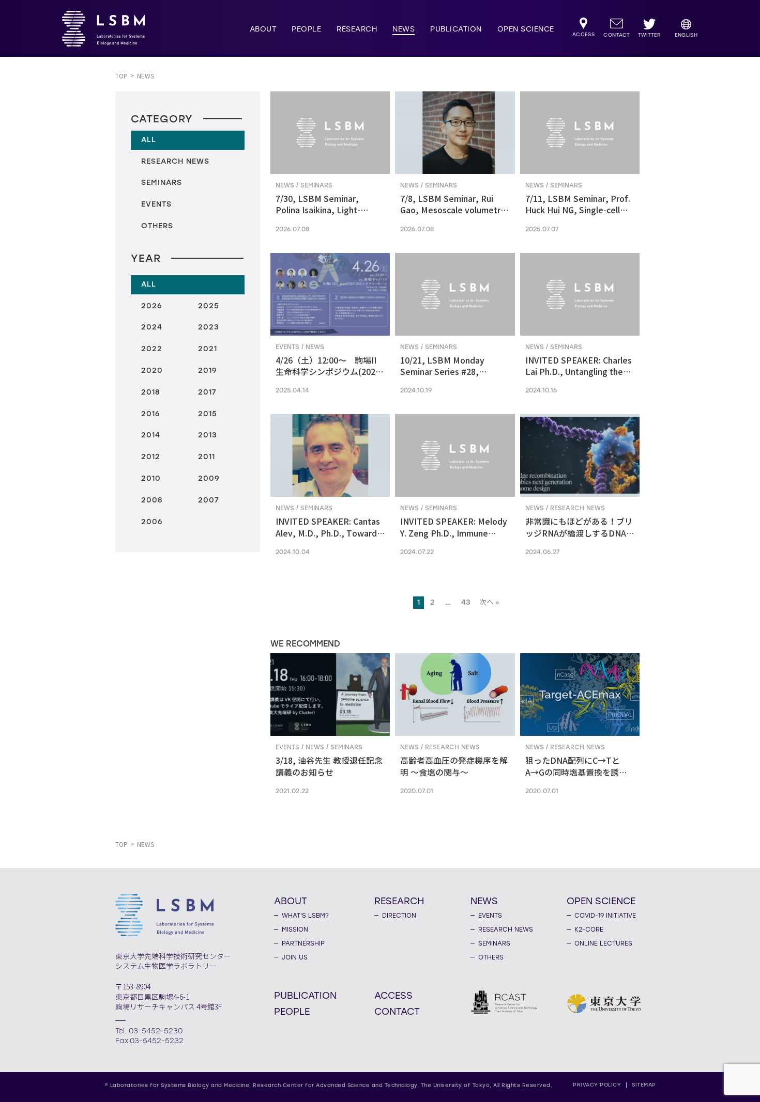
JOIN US (295, 957)
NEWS (403, 29)
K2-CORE (588, 929)
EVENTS (490, 915)
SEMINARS (494, 943)
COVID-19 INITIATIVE (605, 915)
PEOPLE (306, 29)
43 (465, 602)
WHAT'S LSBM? (305, 915)
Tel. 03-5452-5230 (149, 1031)
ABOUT (263, 29)
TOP (121, 76)
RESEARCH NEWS (505, 929)
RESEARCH (357, 29)
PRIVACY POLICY (597, 1084)
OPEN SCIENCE (525, 29)
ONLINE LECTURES (603, 943)
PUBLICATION (456, 29)
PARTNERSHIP (303, 943)
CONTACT (397, 1011)
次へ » (489, 602)
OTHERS (491, 957)
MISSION (295, 929)
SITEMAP (644, 1084)
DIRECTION (399, 915)
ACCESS (393, 995)
